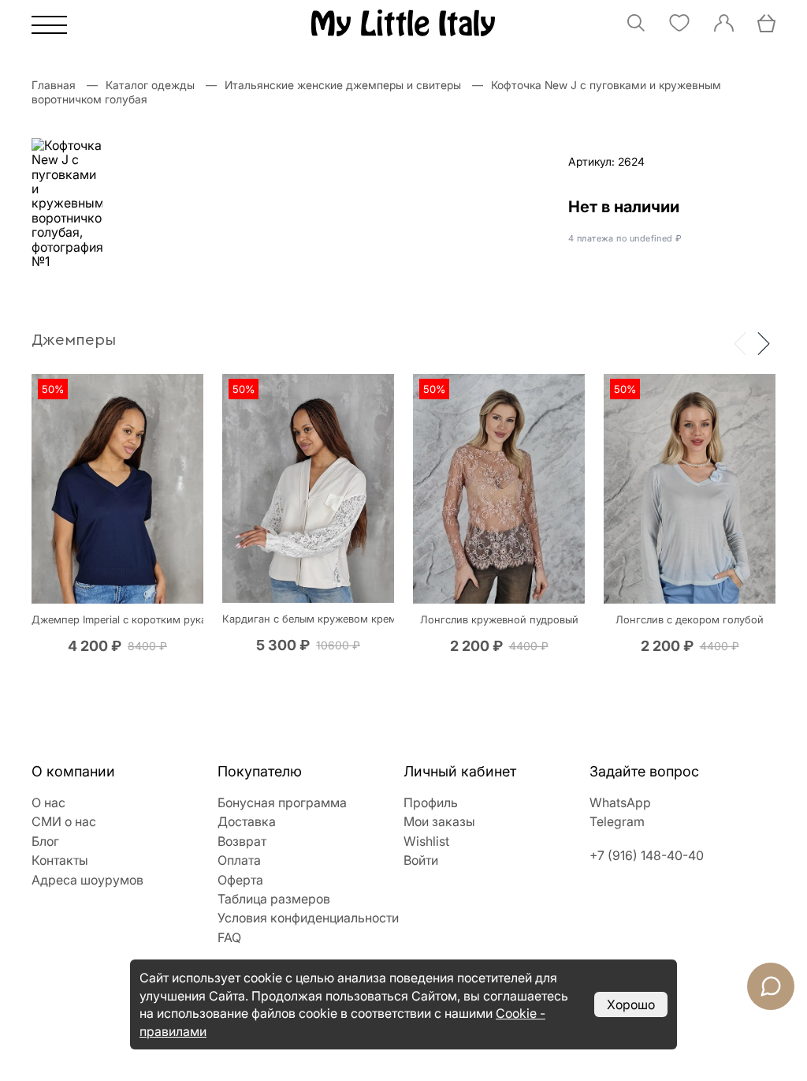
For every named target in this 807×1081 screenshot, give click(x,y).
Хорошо (631, 1004)
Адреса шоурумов (87, 880)
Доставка (247, 821)
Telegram (617, 821)
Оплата (239, 860)
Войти (421, 860)
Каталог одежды (150, 85)
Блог (45, 841)
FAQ (229, 937)
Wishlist (426, 841)
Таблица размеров (274, 899)
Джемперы (74, 340)
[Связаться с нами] (770, 986)
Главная (54, 85)
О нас (48, 802)
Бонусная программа (282, 802)
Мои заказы (439, 821)
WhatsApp (620, 802)
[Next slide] (763, 342)
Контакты (60, 860)
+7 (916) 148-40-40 (646, 855)
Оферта (240, 880)
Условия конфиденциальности (308, 918)
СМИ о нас (64, 821)
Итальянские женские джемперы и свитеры (343, 85)
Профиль (431, 802)
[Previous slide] (740, 342)
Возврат (242, 841)
